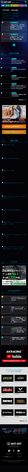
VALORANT (4, 13)
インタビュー (14, 5)
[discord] (19, 451)
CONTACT (20, 454)
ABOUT (8, 454)
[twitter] (14, 451)
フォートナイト (5, 18)
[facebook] (9, 451)
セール (7, 5)
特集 (3, 5)
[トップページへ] (14, 445)
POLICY (20, 456)
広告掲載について (8, 456)
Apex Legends (15, 15)
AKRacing (12, 18)
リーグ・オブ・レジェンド (13, 13)
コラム (21, 5)
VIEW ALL (21, 99)
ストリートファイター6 (6, 15)
